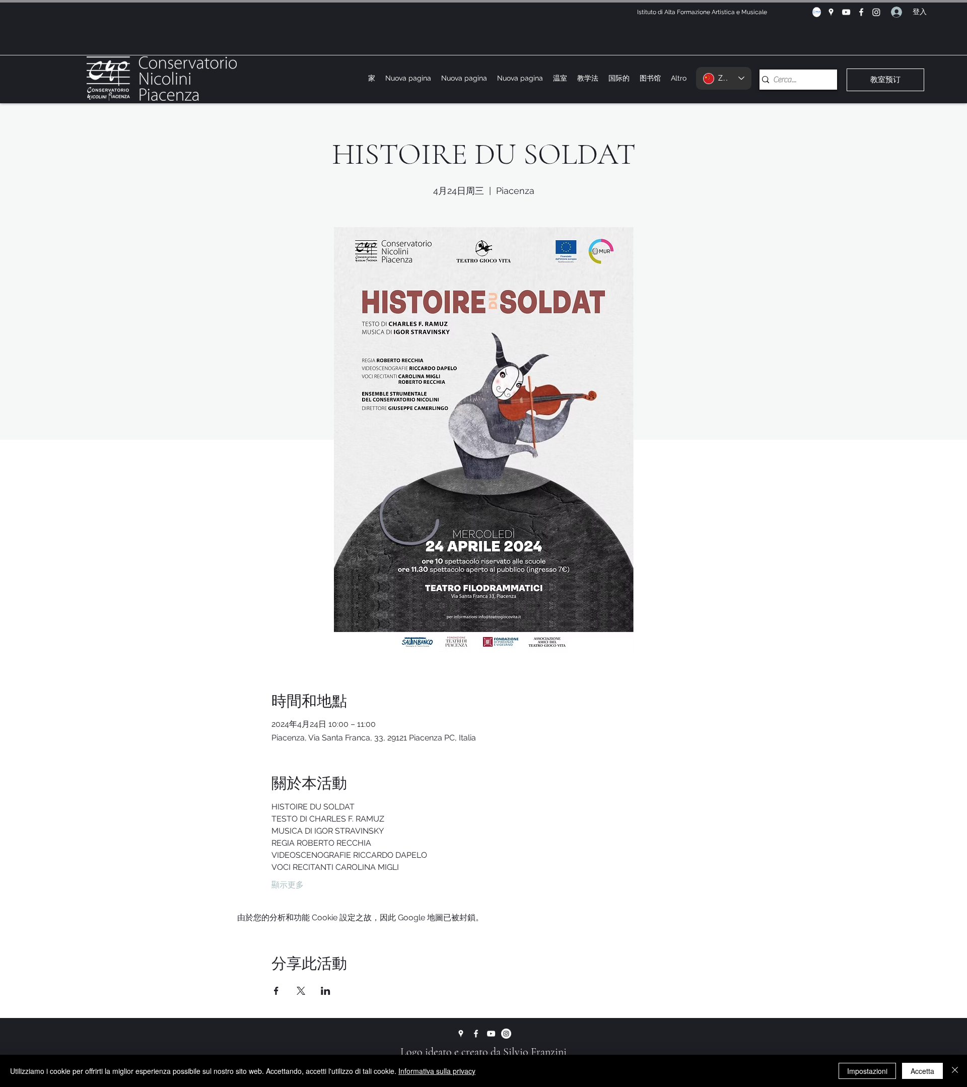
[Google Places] (831, 12)
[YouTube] (846, 12)
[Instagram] (876, 12)
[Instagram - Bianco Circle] (506, 1034)
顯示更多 (287, 885)
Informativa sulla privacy (436, 1071)
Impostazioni (867, 1071)
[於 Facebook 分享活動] (276, 991)
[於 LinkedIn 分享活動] (325, 991)
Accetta (922, 1071)
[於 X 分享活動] (301, 991)
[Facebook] (861, 12)
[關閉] (955, 1071)
